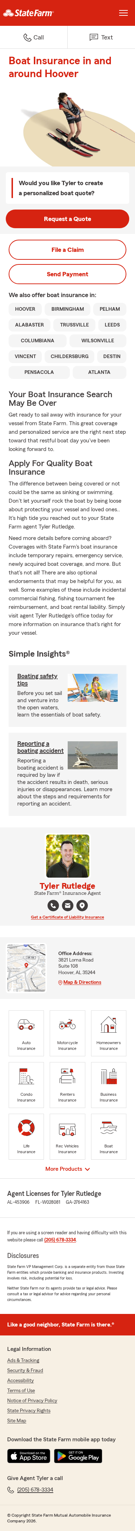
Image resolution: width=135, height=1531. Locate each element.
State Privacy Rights (28, 1410)
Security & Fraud (25, 1370)
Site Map (16, 1420)
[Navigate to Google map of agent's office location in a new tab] (82, 905)
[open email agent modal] (67, 906)
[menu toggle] (123, 13)
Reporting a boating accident (40, 747)
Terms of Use (21, 1390)
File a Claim (67, 249)
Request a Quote (67, 219)
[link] (34, 12)
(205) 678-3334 (60, 1240)
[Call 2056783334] (53, 905)
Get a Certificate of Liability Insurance (67, 917)
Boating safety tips (37, 679)
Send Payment (67, 274)
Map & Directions (82, 982)
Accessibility (20, 1380)
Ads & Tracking (23, 1360)
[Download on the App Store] (28, 1456)
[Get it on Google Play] (78, 1456)
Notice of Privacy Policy (32, 1400)
